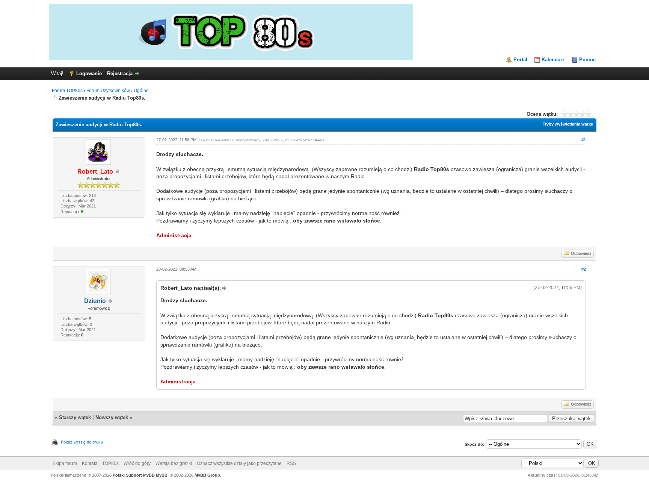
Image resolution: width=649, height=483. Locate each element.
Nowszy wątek (111, 417)
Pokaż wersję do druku (82, 442)
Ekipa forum (65, 463)
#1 (583, 140)
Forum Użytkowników (108, 90)
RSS (291, 463)
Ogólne (141, 90)
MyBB (162, 475)
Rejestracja (120, 73)
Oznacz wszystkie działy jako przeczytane (239, 463)
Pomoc (587, 59)
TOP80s (110, 463)
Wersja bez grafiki (173, 463)
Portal (520, 59)
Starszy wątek (75, 417)
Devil (317, 140)
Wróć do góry (137, 463)
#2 (583, 269)
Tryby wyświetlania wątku (568, 124)
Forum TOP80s (67, 90)
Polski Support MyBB (134, 475)
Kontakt (89, 463)
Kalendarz (553, 59)
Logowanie (89, 73)
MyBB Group (207, 475)
